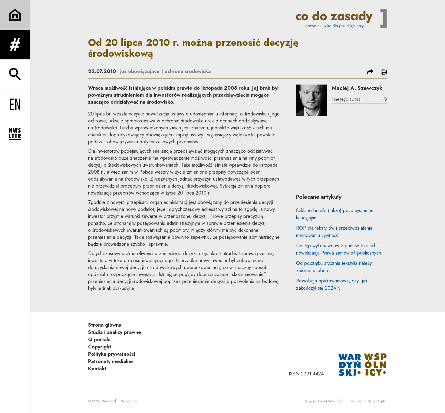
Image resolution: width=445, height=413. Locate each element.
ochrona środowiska (187, 71)
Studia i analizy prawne (114, 332)
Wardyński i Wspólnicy (119, 401)
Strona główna (104, 324)
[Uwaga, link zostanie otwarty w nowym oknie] (362, 364)
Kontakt (97, 368)
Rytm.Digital (377, 401)
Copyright (99, 346)
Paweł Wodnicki (330, 401)
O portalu (99, 339)
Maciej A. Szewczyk (357, 88)
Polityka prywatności (111, 354)
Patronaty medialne (110, 361)
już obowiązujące (140, 71)
